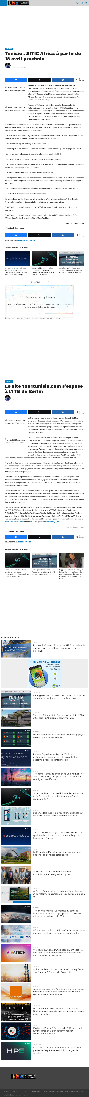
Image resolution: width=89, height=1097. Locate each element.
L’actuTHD (15, 1091)
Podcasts (24, 1091)
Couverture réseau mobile (53, 1091)
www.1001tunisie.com (14, 522)
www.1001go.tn (52, 522)
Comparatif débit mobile (74, 1091)
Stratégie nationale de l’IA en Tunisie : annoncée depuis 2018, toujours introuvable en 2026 (71, 270)
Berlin (21, 542)
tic (27, 240)
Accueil (6, 1091)
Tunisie (32, 240)
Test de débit (36, 1091)
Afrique (21, 240)
